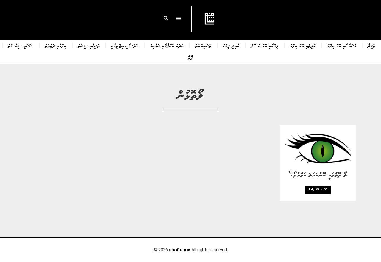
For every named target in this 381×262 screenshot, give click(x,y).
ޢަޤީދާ (371, 45)
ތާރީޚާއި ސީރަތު (89, 45)
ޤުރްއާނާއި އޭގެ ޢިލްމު (342, 45)
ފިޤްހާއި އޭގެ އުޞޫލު (265, 45)
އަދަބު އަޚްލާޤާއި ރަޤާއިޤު (167, 45)
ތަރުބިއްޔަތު (203, 45)
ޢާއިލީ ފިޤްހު (231, 45)
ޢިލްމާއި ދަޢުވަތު (56, 45)
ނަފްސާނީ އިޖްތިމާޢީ (125, 45)
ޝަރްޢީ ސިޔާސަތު (21, 45)
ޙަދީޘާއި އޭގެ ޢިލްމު (303, 45)
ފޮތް (190, 57)
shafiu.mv (179, 249)
